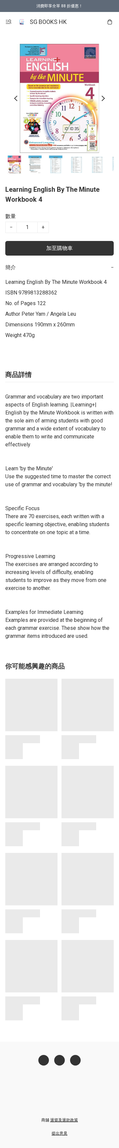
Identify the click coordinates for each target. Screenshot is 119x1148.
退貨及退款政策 (64, 1120)
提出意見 (59, 1133)
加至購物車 (59, 248)
